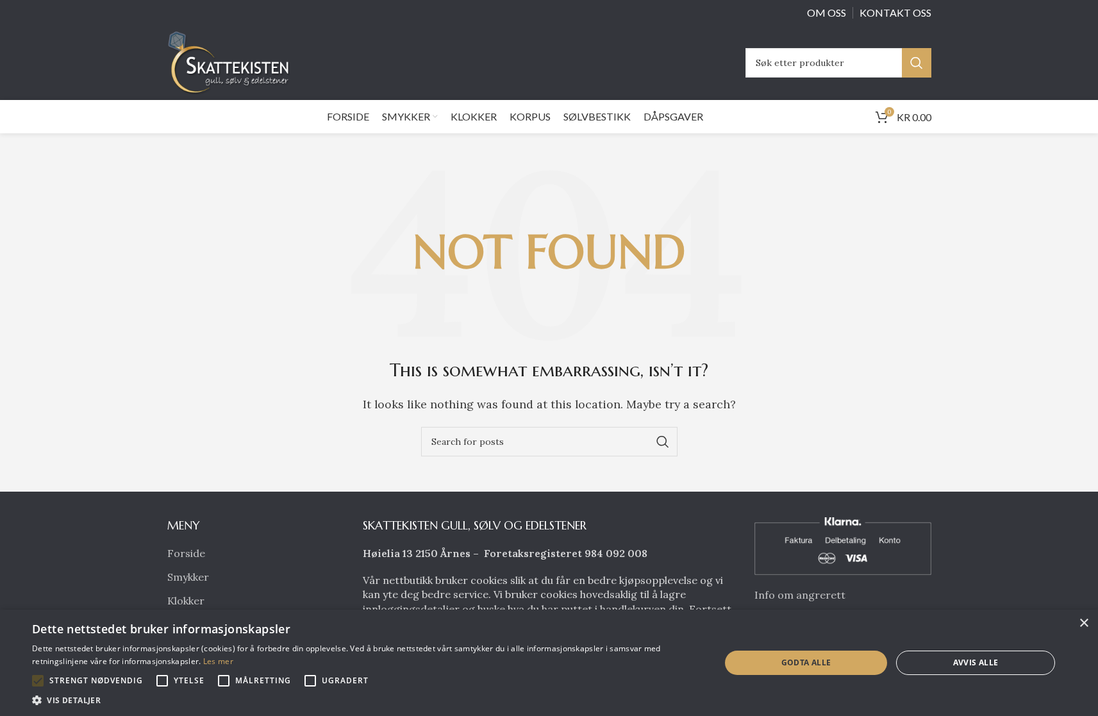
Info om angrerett (799, 594)
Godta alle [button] (806, 662)
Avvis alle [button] (976, 662)
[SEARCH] (916, 63)
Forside (186, 553)
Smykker (188, 576)
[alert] (549, 663)
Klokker (185, 600)
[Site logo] (232, 61)
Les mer (218, 661)
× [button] (1083, 623)
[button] (38, 681)
